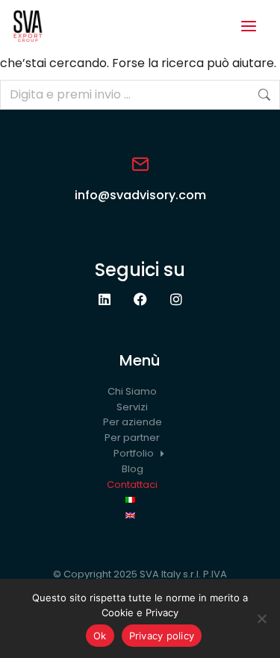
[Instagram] (176, 299)
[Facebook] (140, 299)
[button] (249, 26)
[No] (261, 618)
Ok (100, 636)
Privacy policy (162, 636)
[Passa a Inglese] (140, 516)
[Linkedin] (104, 299)
